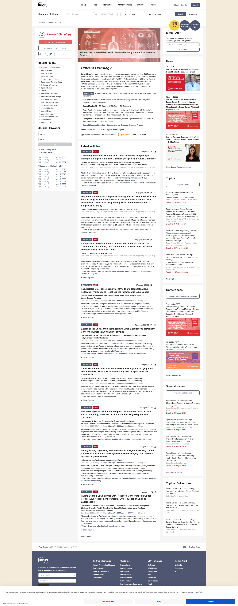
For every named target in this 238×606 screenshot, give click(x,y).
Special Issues (46, 88)
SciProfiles (152, 577)
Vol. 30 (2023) (61, 157)
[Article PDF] (155, 152)
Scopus (109, 99)
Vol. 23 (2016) (43, 179)
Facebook (179, 568)
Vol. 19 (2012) (61, 169)
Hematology (112, 396)
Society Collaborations (49, 116)
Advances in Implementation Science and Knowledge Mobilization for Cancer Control (182, 423)
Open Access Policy (101, 571)
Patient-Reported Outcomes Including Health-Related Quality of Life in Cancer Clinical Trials (181, 458)
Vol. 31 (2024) (43, 162)
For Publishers (126, 577)
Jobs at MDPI (98, 577)
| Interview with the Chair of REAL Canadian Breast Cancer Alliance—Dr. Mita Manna (183, 139)
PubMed (134, 99)
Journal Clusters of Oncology (94, 125)
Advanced (193, 14)
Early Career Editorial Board (51, 82)
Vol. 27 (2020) (43, 169)
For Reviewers (126, 568)
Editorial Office (46, 122)
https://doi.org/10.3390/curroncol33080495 (119, 300)
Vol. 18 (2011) (61, 171)
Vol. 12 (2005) (61, 186)
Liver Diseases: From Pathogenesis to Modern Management (180, 263)
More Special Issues (174, 472)
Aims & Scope (46, 70)
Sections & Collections (49, 93)
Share (63, 54)
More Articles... (87, 536)
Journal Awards (47, 114)
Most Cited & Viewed (49, 105)
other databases (99, 102)
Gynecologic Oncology (116, 526)
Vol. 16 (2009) (61, 176)
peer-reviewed (114, 74)
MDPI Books (152, 568)
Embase (86, 102)
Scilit (150, 574)
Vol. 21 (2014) (43, 184)
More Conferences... (174, 375)
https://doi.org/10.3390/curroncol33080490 (119, 513)
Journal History (46, 111)
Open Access (88, 93)
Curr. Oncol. (43, 547)
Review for (55, 48)
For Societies (125, 581)
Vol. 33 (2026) (43, 157)
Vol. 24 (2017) (43, 176)
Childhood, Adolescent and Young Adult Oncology (126, 353)
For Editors (124, 571)
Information (108, 4)
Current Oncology (54, 22)
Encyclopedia (153, 581)
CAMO (110, 81)
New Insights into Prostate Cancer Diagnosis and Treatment (182, 492)
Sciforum (151, 565)
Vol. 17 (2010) (61, 174)
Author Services (125, 4)
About (153, 4)
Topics (94, 4)
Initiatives (141, 4)
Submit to (55, 42)
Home (50, 67)
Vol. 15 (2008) (61, 179)
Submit (195, 5)
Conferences (46, 119)
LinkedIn (178, 565)
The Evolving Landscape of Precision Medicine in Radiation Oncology (180, 440)
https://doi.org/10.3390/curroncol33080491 (119, 462)
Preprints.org (153, 571)
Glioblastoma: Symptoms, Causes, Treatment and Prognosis (183, 404)
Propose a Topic (183, 184)
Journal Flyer (108, 134)
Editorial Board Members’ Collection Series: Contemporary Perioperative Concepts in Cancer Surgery (182, 524)
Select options (45, 575)
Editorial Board (46, 73)
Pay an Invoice (99, 568)
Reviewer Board (47, 76)
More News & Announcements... (178, 167)
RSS (184, 547)
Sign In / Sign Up (180, 5)
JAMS (150, 584)
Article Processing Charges (104, 565)
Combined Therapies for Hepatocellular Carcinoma (131, 439)
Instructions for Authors (49, 85)
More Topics (171, 279)
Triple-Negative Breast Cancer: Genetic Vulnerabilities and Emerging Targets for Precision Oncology (181, 238)
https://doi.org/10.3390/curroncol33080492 (119, 426)
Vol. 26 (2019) (43, 171)
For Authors (125, 565)
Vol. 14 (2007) (61, 181)
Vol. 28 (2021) (61, 162)
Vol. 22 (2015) (43, 181)
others (107, 86)
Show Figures (87, 277)
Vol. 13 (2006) (61, 184)
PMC (148, 99)
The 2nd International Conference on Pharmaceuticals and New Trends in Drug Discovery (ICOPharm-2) (181, 347)
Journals (82, 4)
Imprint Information (90, 134)
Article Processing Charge (51, 96)
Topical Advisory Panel (49, 79)
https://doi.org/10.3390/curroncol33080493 (119, 383)
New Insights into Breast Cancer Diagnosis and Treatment (182, 506)
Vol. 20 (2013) (43, 186)
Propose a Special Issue (183, 393)
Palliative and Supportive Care (119, 313)
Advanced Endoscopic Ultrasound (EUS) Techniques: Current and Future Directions (182, 215)
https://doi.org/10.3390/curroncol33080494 (119, 340)
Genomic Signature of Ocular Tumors (180, 197)
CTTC (98, 86)
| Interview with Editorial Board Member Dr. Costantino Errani (182, 70)
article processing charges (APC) (126, 93)
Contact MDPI (98, 574)
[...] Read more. (129, 180)
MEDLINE (141, 99)
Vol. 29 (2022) (61, 159)
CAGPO (136, 84)
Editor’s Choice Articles (50, 102)
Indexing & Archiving (49, 99)
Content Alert (194, 547)
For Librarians (125, 574)
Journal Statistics (47, 108)
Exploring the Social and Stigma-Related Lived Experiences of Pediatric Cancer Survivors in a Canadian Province (118, 330)
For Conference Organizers (131, 584)
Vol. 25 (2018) (43, 174)
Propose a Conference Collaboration (183, 296)
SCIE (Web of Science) (121, 99)
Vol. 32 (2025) (43, 159)
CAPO (84, 84)
